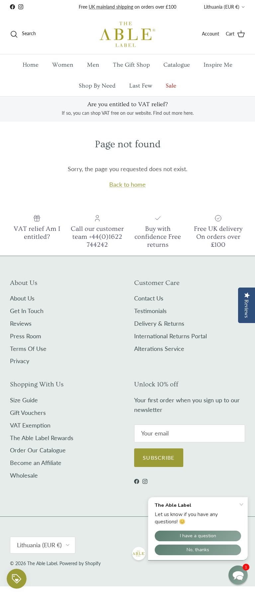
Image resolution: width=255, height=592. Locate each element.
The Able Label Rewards (41, 437)
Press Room (25, 336)
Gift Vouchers (28, 412)
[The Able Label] (127, 34)
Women (62, 64)
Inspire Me (218, 64)
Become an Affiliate (35, 462)
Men (93, 64)
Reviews (21, 323)
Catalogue (176, 64)
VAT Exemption (30, 425)
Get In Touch (26, 310)
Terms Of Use (28, 348)
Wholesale (24, 475)
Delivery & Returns (159, 323)
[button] (238, 575)
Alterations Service (159, 348)
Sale (171, 85)
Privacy (19, 360)
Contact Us (148, 298)
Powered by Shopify (80, 563)
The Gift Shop (131, 64)
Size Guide (24, 400)
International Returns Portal (170, 336)
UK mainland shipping (111, 7)
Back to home (127, 184)
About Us (22, 298)
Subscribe (159, 457)
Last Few (140, 85)
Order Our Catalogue (38, 450)
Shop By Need (97, 85)
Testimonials (150, 310)
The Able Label (42, 563)
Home (31, 64)
